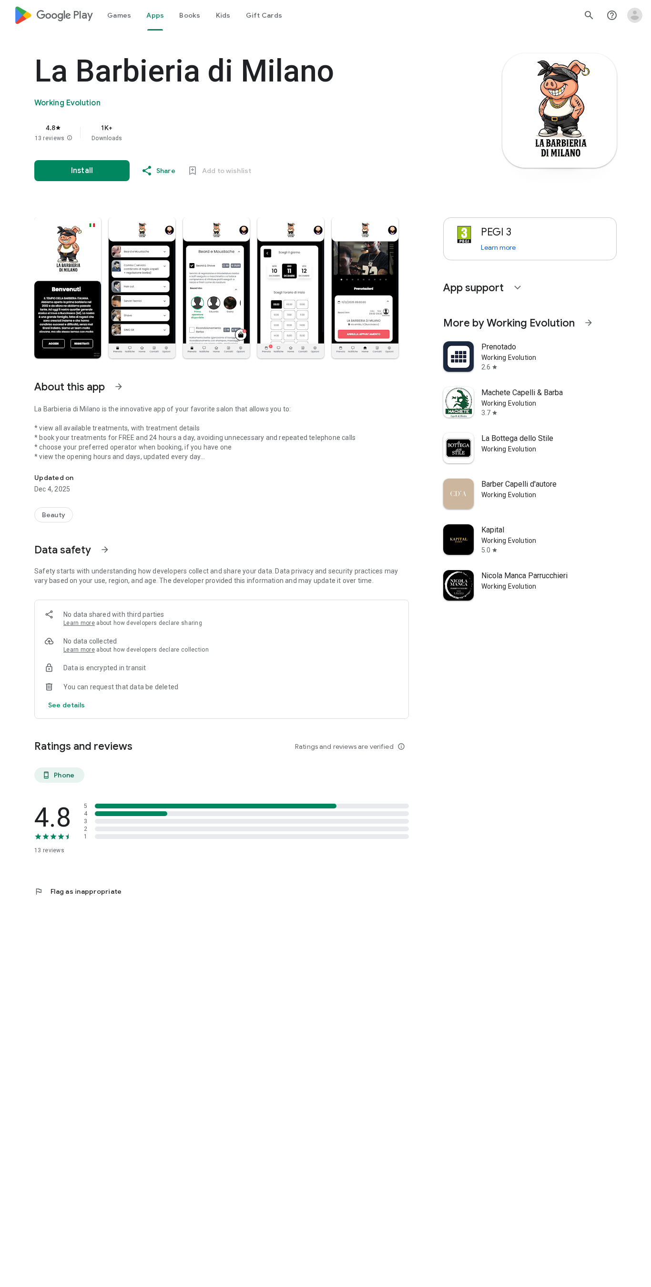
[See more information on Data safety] (104, 549)
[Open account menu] (634, 15)
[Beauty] (53, 515)
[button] (69, 138)
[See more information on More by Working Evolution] (588, 322)
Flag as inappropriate (78, 891)
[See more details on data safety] (66, 705)
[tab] (119, 15)
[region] (225, 132)
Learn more (79, 623)
